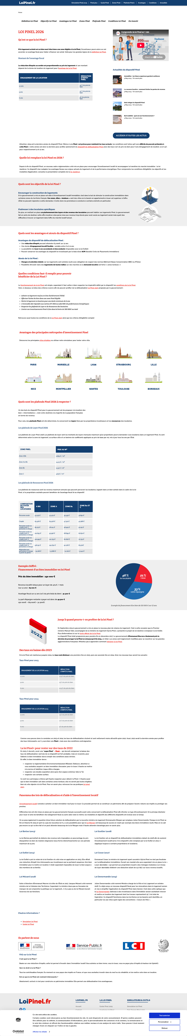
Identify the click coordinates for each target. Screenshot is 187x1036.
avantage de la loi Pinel (68, 68)
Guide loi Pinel (28, 924)
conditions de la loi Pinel (125, 285)
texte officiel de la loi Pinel (90, 633)
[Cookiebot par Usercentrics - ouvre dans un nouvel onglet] (18, 1031)
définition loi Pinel (99, 52)
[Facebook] (20, 1009)
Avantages (142, 3)
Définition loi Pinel (30, 21)
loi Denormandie (102, 892)
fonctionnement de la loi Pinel (32, 285)
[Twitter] (24, 1009)
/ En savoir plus (137, 78)
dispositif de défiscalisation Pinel (91, 147)
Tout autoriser (164, 1015)
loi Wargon (91, 823)
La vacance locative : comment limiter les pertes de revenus (144, 89)
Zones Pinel (116, 3)
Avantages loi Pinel (68, 21)
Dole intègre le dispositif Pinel (134, 102)
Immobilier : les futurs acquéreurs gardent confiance (142, 76)
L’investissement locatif (28, 804)
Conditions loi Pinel (117, 21)
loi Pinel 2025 (93, 288)
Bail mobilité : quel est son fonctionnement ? (139, 116)
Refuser (165, 1028)
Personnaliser (163, 1022)
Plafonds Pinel (99, 21)
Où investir (133, 21)
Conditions (153, 3)
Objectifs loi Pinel (49, 21)
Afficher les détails (40, 1032)
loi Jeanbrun (75, 172)
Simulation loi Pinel (30, 922)
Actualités (163, 3)
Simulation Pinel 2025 (79, 3)
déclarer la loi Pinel (114, 642)
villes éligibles (45, 340)
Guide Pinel (105, 3)
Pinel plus (93, 3)
